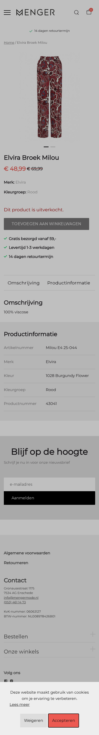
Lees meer (20, 704)
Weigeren (33, 720)
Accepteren (63, 720)
